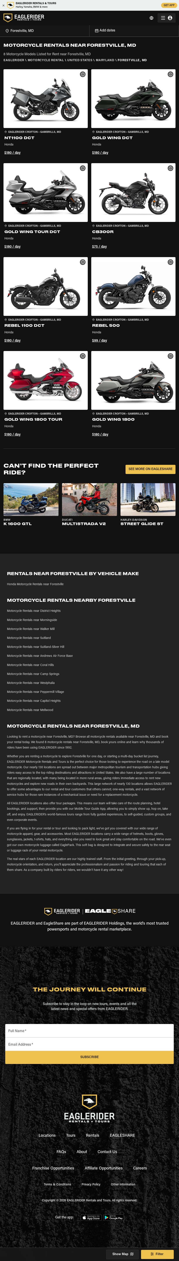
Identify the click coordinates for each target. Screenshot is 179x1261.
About (82, 1152)
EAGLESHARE (122, 1136)
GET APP (169, 5)
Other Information (123, 1184)
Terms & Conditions (57, 1184)
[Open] (89, 30)
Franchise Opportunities (53, 1169)
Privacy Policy (91, 1184)
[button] (45, 112)
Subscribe (89, 1057)
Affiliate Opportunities (104, 1169)
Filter (160, 1254)
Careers (140, 1169)
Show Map (120, 1254)
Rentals (92, 1136)
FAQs (61, 1152)
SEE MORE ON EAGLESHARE (150, 469)
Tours (71, 1136)
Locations (47, 1136)
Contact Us (107, 1152)
